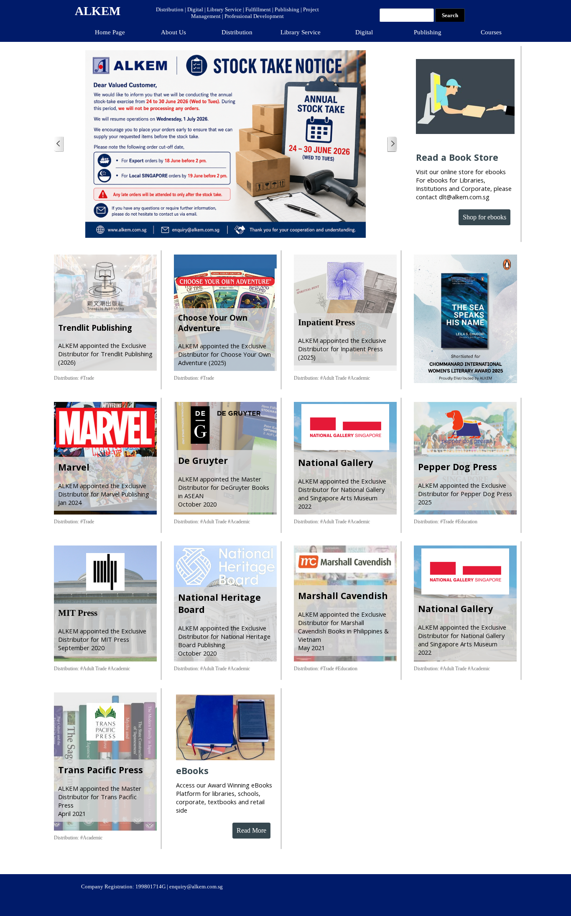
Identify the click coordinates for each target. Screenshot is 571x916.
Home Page (110, 32)
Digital (364, 32)
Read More (251, 830)
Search (450, 15)
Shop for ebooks (484, 217)
